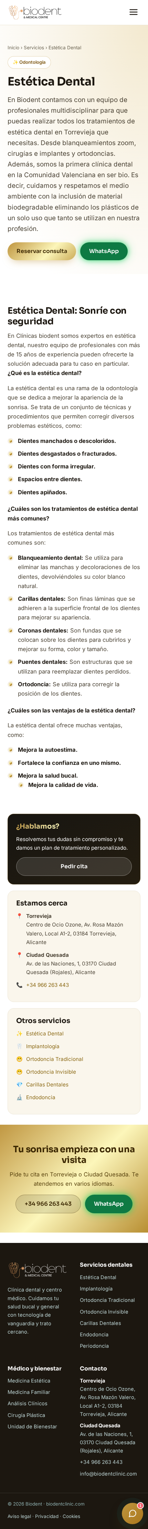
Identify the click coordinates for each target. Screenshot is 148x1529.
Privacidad (47, 1516)
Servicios (34, 47)
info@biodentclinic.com (108, 1474)
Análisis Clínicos (27, 1403)
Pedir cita (74, 866)
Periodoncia (94, 1346)
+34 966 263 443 (47, 985)
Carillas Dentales (47, 1084)
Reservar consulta (42, 251)
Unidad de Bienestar (32, 1427)
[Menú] (133, 12)
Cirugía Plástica (26, 1415)
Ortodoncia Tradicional (54, 1059)
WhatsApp (104, 251)
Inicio (13, 47)
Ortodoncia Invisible (51, 1072)
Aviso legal (19, 1516)
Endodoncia (40, 1097)
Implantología (43, 1046)
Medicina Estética (29, 1381)
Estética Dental (45, 1033)
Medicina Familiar (29, 1392)
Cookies (71, 1516)
